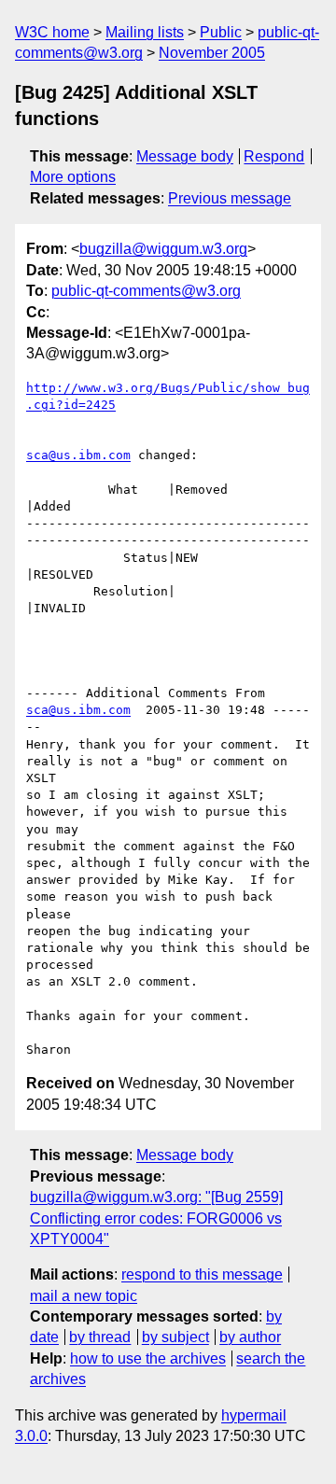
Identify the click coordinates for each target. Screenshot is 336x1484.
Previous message (229, 198)
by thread (100, 1337)
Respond (274, 156)
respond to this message (202, 1274)
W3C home (52, 32)
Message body (184, 156)
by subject (175, 1337)
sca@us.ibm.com (78, 455)
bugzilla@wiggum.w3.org (163, 249)
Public (221, 32)
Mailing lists (144, 32)
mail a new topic (83, 1296)
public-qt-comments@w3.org (146, 291)
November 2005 (212, 53)
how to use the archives (148, 1358)
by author (250, 1337)
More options (73, 177)
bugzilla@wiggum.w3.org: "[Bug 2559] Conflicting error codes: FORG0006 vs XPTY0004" (156, 1218)
